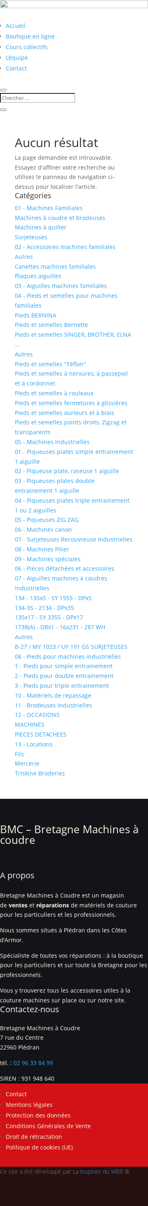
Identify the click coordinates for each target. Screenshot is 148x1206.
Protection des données (38, 1115)
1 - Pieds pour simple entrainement (64, 666)
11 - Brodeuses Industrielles (53, 705)
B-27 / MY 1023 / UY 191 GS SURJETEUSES (71, 647)
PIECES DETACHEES (41, 734)
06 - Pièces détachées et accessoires (64, 568)
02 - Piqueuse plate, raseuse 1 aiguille (67, 471)
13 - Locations (34, 744)
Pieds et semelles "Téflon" (50, 364)
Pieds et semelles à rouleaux (54, 393)
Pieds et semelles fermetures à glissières (71, 403)
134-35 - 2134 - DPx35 (44, 608)
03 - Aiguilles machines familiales (61, 286)
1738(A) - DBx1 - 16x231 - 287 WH (60, 627)
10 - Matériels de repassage (53, 695)
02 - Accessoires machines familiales (65, 247)
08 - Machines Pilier (42, 549)
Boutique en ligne (30, 36)
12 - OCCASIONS (37, 715)
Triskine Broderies (40, 773)
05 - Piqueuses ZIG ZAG (47, 520)
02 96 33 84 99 (33, 1063)
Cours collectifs (27, 47)
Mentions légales (29, 1105)
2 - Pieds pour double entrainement (64, 676)
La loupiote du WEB (98, 1171)
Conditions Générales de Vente (48, 1126)
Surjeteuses (31, 237)
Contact (16, 68)
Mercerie (27, 763)
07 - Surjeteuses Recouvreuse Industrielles (73, 539)
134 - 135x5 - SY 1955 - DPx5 (53, 598)
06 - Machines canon (43, 529)
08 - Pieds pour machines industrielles (68, 656)
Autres (24, 257)
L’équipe (17, 57)
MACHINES (29, 724)
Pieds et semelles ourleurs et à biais (64, 413)
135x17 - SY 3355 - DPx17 (49, 617)
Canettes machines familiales (55, 266)
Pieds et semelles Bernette (51, 325)
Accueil (15, 25)
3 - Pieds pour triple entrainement (62, 685)
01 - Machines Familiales (49, 208)
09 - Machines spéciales (48, 559)
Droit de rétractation (34, 1136)
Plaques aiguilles (38, 276)
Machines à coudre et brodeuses (60, 218)
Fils (19, 754)
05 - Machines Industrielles (52, 442)
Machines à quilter (41, 227)
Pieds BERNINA (35, 315)
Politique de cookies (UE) (39, 1147)
